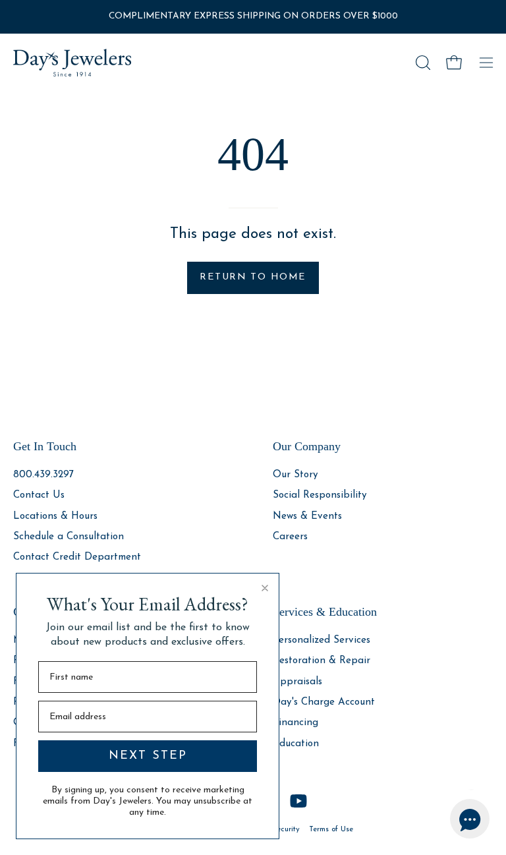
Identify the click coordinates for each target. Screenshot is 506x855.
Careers (290, 537)
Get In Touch (44, 446)
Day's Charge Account (324, 702)
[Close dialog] (264, 588)
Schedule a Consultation (68, 537)
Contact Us (39, 495)
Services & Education (325, 611)
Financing (295, 723)
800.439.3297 (43, 475)
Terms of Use (331, 829)
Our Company (307, 446)
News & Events (307, 516)
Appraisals (297, 681)
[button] (421, 62)
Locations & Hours (55, 516)
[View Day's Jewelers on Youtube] (298, 801)
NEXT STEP (148, 756)
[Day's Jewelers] (72, 62)
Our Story (295, 475)
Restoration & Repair (321, 661)
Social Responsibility (320, 495)
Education (296, 744)
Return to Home (253, 277)
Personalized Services (321, 640)
